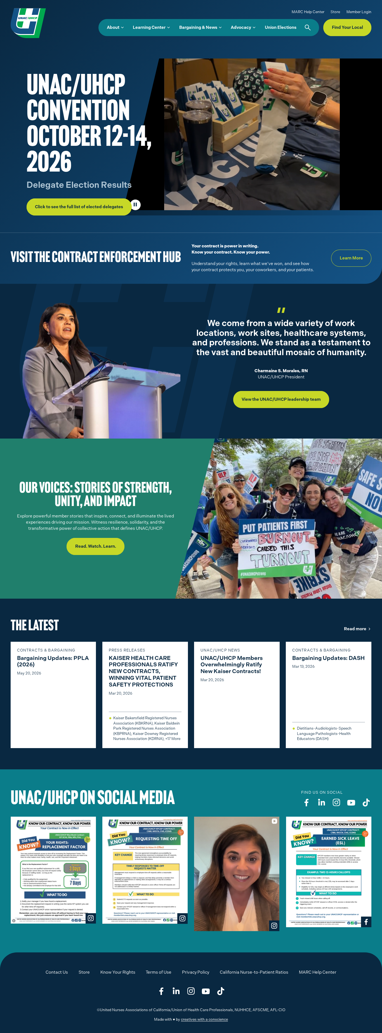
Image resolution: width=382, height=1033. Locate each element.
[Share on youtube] (206, 991)
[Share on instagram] (191, 991)
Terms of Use (158, 972)
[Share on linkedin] (176, 991)
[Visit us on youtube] (351, 803)
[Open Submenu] (122, 28)
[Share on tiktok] (220, 991)
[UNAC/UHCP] (28, 23)
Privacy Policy (195, 972)
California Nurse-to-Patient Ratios (254, 972)
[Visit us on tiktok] (366, 803)
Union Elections (280, 27)
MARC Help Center (308, 12)
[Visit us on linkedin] (321, 803)
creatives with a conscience (204, 1019)
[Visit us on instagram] (336, 803)
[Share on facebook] (161, 991)
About (113, 27)
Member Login (358, 12)
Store (335, 12)
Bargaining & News (198, 27)
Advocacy (241, 27)
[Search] (308, 28)
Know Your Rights (117, 972)
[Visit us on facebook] (306, 803)
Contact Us (57, 972)
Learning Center (149, 27)
